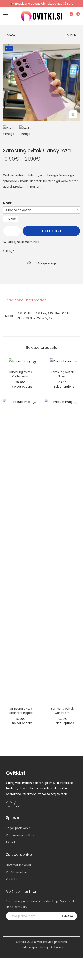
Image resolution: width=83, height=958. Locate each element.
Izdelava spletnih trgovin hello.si (42, 947)
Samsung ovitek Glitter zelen (20, 374)
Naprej (71, 35)
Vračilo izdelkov (16, 872)
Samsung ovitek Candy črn (62, 711)
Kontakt (11, 879)
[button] (21, 242)
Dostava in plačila (18, 865)
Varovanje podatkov (20, 835)
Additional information (26, 300)
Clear (12, 219)
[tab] (41, 300)
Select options (22, 386)
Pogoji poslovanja (18, 828)
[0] (68, 15)
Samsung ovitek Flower (62, 374)
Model (8, 203)
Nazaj (11, 35)
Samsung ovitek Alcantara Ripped (21, 711)
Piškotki (11, 842)
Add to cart (51, 231)
